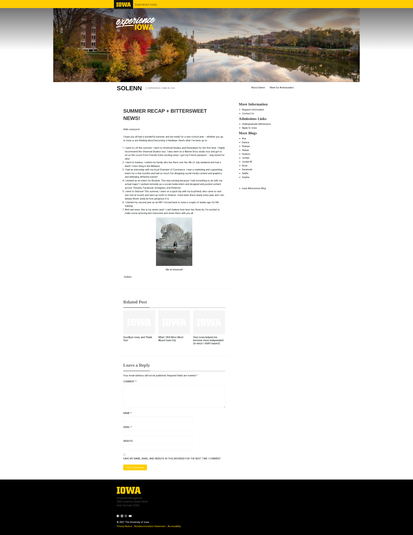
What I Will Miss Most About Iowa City (170, 339)
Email (127, 427)
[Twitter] (123, 516)
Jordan (245, 157)
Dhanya (246, 146)
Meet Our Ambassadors (282, 87)
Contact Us (248, 113)
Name (127, 413)
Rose (244, 165)
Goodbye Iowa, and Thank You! (137, 339)
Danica (245, 142)
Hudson (246, 154)
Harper (245, 150)
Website (128, 441)
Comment (129, 381)
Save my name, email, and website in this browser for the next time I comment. (172, 458)
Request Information (253, 109)
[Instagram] (127, 516)
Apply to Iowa (249, 127)
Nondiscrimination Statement (149, 526)
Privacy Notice (124, 526)
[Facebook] (119, 516)
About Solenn (258, 87)
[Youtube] (131, 516)
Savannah (247, 169)
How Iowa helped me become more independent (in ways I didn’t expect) (208, 340)
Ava (244, 138)
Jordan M (247, 161)
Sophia (245, 177)
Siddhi (245, 173)
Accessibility (174, 526)
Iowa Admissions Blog (254, 188)
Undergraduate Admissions (256, 124)
